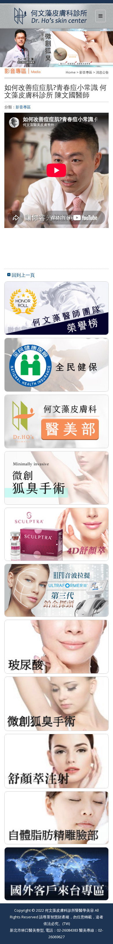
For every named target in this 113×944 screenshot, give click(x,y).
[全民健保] (56, 364)
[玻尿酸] (56, 646)
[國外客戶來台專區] (56, 873)
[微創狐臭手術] (56, 703)
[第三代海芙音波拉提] (56, 590)
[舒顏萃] (56, 761)
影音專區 (23, 107)
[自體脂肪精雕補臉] (56, 817)
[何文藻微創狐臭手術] (56, 477)
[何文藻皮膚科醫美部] (56, 421)
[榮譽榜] (56, 307)
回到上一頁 (23, 275)
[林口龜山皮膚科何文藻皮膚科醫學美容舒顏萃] (56, 534)
